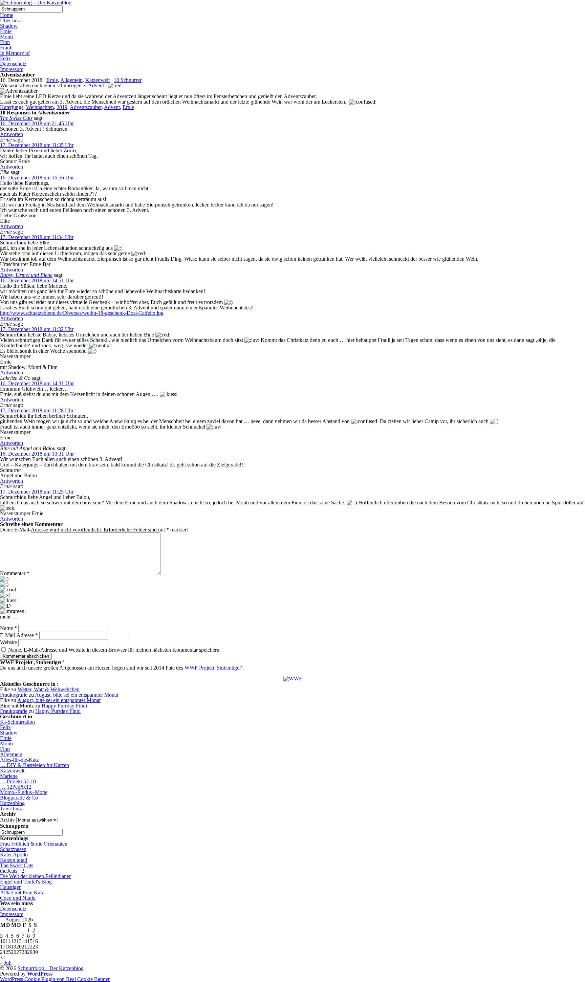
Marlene (9, 776)
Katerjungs (11, 107)
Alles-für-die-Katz (19, 760)
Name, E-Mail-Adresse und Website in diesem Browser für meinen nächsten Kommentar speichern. (114, 650)
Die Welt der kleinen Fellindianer (35, 876)
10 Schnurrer (128, 80)
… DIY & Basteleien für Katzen (34, 765)
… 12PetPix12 (15, 787)
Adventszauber (86, 107)
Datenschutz (13, 64)
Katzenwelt (97, 80)
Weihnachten (40, 107)
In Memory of (15, 53)
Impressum (11, 69)
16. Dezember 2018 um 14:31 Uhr (37, 383)
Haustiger (10, 887)
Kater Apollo (14, 854)
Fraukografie (13, 695)
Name (8, 628)
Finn (5, 42)
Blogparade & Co (19, 798)
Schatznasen (13, 849)
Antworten (11, 134)
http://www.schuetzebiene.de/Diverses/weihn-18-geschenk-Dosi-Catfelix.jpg (82, 313)
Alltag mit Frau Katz (22, 892)
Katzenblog (12, 803)
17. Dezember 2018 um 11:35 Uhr (36, 145)
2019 (62, 107)
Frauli (6, 47)
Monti (6, 37)
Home (6, 15)
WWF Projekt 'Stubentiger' (213, 668)
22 (29, 947)
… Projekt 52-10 (18, 781)
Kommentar (14, 573)
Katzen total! (13, 860)
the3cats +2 (12, 871)
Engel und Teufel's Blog (26, 882)
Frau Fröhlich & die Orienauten (33, 844)
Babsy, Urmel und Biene (26, 275)
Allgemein (71, 80)
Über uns (10, 20)
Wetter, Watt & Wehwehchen (49, 689)
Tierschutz (11, 808)
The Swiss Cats (16, 118)
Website (8, 642)
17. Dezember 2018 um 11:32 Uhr (36, 329)
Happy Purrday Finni (64, 705)
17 (2, 947)
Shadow (9, 26)
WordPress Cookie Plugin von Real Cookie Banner (55, 979)
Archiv (7, 820)
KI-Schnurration (17, 722)
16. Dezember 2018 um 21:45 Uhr (37, 123)
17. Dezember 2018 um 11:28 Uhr (36, 410)
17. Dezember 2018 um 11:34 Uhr (36, 237)
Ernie (6, 31)
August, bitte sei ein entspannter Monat (76, 695)
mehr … (9, 616)
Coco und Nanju (18, 898)
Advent (112, 107)
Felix (5, 58)
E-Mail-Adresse (19, 635)
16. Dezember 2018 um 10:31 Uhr (37, 454)
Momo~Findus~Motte (23, 792)
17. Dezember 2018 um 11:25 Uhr (36, 492)
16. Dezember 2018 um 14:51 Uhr (37, 280)
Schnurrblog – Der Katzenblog (51, 968)
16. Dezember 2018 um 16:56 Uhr (37, 177)
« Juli (6, 963)
